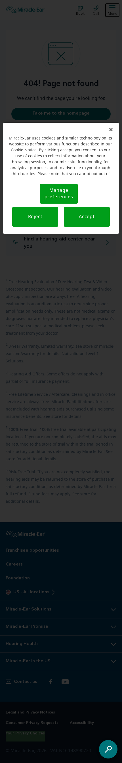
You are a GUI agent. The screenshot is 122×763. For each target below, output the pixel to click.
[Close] (111, 129)
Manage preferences (59, 193)
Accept (87, 216)
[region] (61, 178)
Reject (35, 216)
